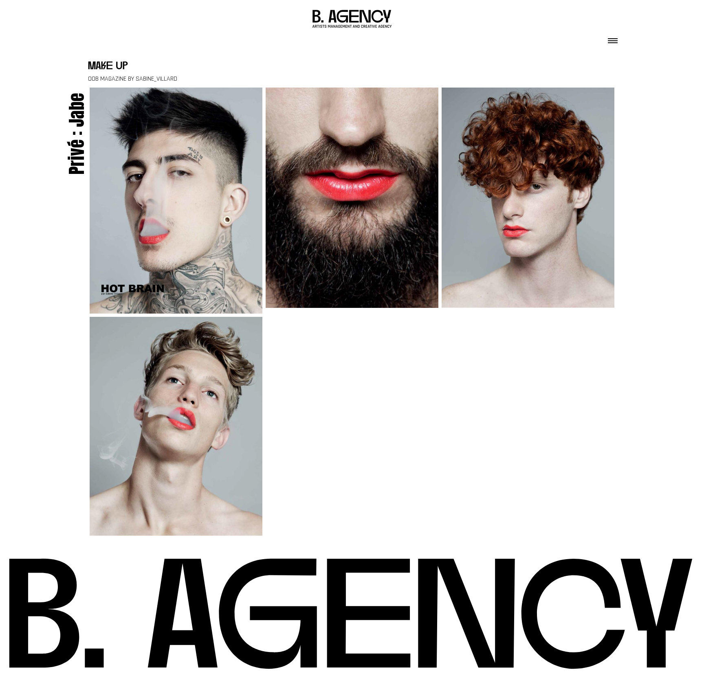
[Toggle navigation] (613, 38)
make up (108, 66)
